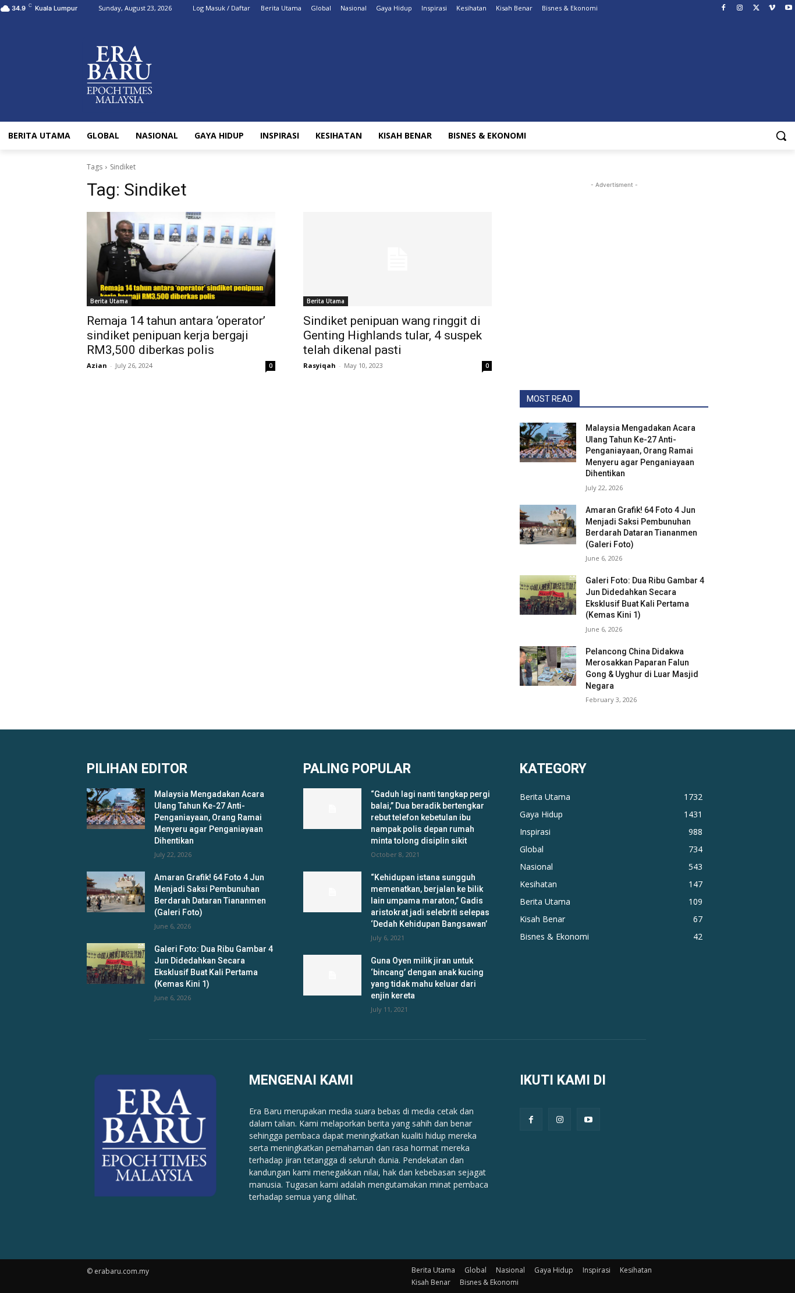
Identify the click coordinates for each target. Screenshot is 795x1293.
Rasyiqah (319, 365)
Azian (97, 365)
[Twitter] (756, 8)
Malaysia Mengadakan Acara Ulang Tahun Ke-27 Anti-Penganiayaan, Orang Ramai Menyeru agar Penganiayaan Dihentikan (640, 450)
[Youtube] (788, 8)
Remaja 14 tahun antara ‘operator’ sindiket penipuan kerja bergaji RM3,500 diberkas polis (176, 335)
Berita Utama (109, 301)
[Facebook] (723, 8)
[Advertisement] (614, 263)
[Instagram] (740, 8)
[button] (781, 136)
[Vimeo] (772, 8)
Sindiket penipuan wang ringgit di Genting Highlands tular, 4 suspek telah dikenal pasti (392, 335)
